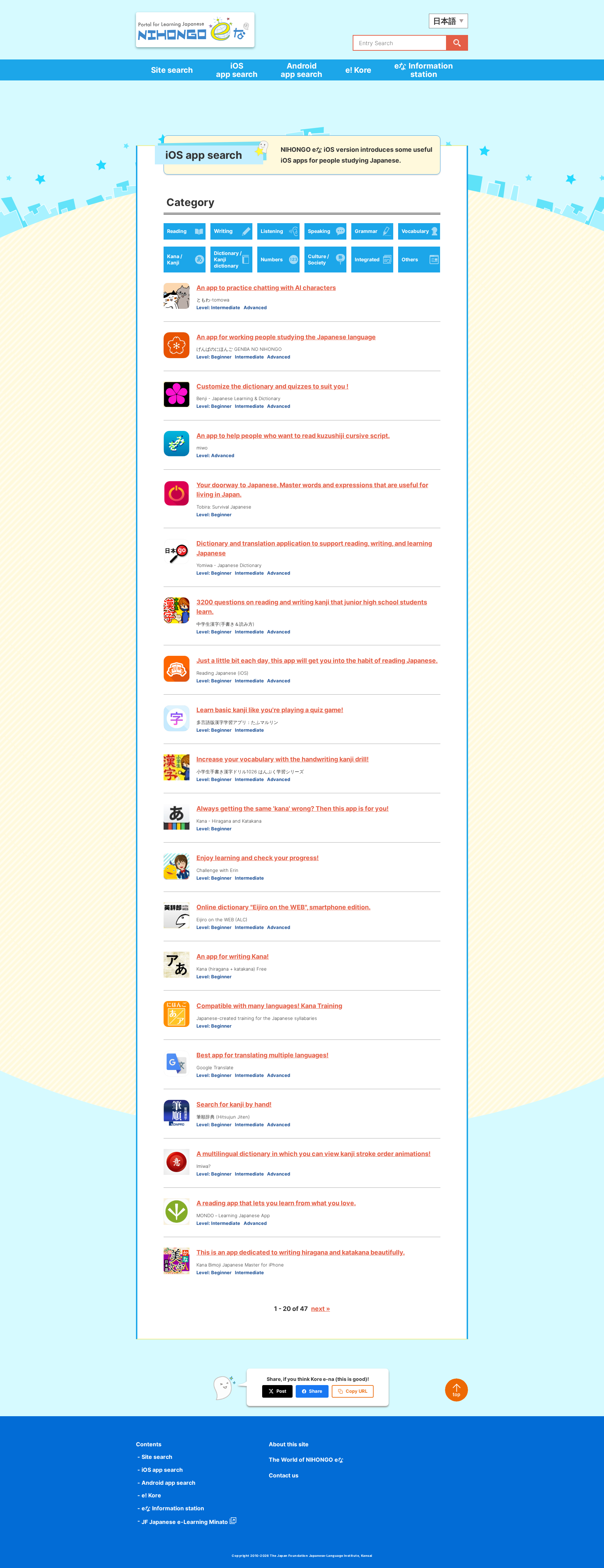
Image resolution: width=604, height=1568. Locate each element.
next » (320, 1308)
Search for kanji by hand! (234, 1104)
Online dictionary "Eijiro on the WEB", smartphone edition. (283, 907)
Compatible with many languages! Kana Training (269, 1005)
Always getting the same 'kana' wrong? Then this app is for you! (292, 808)
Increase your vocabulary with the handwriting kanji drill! (282, 759)
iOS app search (237, 70)
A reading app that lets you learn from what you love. (276, 1203)
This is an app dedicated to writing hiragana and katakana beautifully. (300, 1252)
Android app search (301, 70)
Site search (172, 70)
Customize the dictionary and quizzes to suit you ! (272, 386)
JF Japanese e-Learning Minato (185, 1521)
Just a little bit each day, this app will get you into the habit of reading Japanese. (317, 660)
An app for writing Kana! (232, 956)
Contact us (284, 1475)
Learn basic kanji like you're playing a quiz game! (269, 710)
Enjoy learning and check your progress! (257, 857)
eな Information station (423, 70)
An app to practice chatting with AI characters (266, 287)
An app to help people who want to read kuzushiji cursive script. (293, 435)
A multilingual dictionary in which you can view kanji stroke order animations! (313, 1153)
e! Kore (358, 70)
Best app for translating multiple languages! (262, 1055)
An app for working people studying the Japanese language (286, 337)
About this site (289, 1444)
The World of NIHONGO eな (306, 1459)
